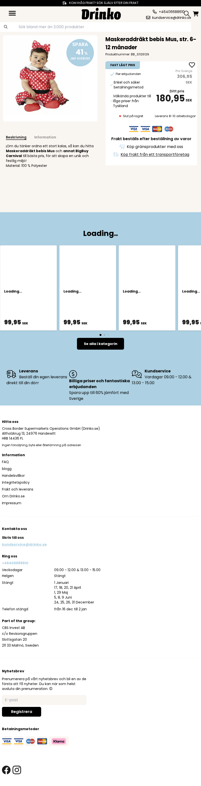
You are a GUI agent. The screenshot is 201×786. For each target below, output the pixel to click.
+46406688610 (15, 563)
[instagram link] (17, 770)
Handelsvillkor (13, 475)
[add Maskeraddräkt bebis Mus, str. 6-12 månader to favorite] (192, 65)
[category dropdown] (12, 13)
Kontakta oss (14, 528)
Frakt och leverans (17, 489)
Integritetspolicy (16, 482)
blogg (7, 468)
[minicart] (196, 14)
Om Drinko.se (13, 496)
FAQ (5, 461)
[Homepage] (101, 13)
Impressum (11, 503)
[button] (50, 688)
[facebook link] (6, 770)
